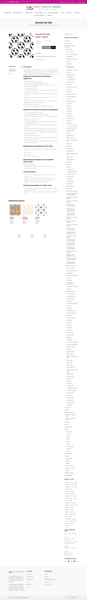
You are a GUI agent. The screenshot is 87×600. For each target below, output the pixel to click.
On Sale (66, 424)
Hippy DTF (69, 120)
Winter (71, 523)
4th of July (67, 482)
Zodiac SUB (69, 405)
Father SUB (69, 320)
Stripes (70, 516)
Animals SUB (70, 273)
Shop (35, 25)
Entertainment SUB (71, 310)
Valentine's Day (73, 521)
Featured (67, 410)
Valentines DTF (70, 181)
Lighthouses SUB (71, 351)
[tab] (15, 66)
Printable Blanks (68, 453)
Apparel (68, 456)
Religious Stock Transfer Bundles (71, 255)
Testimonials (48, 582)
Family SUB (69, 315)
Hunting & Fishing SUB (72, 344)
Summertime (68, 519)
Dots (71, 496)
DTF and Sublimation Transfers (70, 46)
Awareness (67, 486)
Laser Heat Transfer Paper (70, 419)
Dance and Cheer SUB (72, 303)
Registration (30, 579)
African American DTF (72, 54)
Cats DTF (69, 72)
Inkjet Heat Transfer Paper (70, 415)
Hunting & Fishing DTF (72, 128)
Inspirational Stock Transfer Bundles (71, 233)
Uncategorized (68, 475)
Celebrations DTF (71, 75)
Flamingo (70, 498)
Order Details (30, 576)
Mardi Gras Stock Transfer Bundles (71, 240)
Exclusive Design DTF (72, 96)
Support (49, 15)
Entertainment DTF (71, 94)
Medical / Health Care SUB (72, 357)
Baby (76, 486)
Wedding (67, 523)
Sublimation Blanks (69, 473)
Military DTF (69, 143)
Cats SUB (69, 289)
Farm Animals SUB (71, 318)
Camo (72, 491)
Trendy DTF (69, 179)
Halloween (67, 505)
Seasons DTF (70, 162)
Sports (48, 56)
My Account (71, 2)
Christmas (72, 493)
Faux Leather (68, 407)
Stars (66, 516)
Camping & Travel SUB (72, 286)
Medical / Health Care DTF (72, 140)
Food (66, 500)
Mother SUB (69, 362)
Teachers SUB (70, 393)
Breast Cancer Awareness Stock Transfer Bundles (71, 210)
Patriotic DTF (70, 148)
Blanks (62, 12)
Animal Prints (74, 484)
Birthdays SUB (71, 293)
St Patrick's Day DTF (72, 125)
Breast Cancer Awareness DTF (70, 67)
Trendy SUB (69, 395)
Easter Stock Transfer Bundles (72, 218)
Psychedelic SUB (70, 367)
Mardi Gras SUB (70, 354)
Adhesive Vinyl (28, 12)
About (46, 574)
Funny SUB (69, 330)
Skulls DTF (69, 164)
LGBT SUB (69, 349)
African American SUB (72, 270)
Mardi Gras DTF (70, 137)
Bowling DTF (70, 169)
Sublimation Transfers (71, 266)
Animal (68, 436)
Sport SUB (69, 383)
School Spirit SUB (71, 376)
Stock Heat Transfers (39, 15)
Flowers (74, 498)
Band (66, 489)
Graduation (73, 502)
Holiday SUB (69, 339)
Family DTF (69, 99)
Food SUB (69, 325)
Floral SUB (69, 322)
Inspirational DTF (71, 130)
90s (72, 482)
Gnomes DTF (70, 116)
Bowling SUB (71, 385)
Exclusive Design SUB (72, 313)
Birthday (70, 489)
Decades (67, 496)
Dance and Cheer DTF (72, 87)
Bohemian (67, 491)
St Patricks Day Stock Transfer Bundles (72, 259)
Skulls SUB (69, 381)
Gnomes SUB (70, 332)
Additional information (12, 70)
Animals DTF (70, 56)
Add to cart (46, 47)
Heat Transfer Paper (53, 12)
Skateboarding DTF (72, 171)
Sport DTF (69, 167)
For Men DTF (69, 111)
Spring (66, 514)
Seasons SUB (70, 378)
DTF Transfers (69, 49)
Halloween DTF (70, 118)
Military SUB (69, 360)
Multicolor (67, 507)
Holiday (68, 444)
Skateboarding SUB (72, 388)
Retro (75, 512)
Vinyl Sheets (46, 25)
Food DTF (69, 108)
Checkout (79, 2)
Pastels (71, 509)
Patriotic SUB (70, 365)
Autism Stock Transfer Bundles (72, 201)
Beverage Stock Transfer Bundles (71, 205)
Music (72, 507)
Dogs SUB (69, 306)
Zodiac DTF (69, 188)
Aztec (72, 486)
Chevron (67, 493)
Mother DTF (69, 146)
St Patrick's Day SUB (72, 342)
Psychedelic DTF (70, 151)
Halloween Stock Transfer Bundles (71, 229)
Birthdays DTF (71, 77)
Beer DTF (69, 61)
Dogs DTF (69, 89)
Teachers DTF (70, 176)
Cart (84, 2)
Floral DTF (69, 106)
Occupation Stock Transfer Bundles (71, 244)
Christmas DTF (70, 82)
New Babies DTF (71, 79)
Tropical (66, 521)
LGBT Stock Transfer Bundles (72, 236)
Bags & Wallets (69, 458)
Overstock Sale (68, 427)
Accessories (77, 12)
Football (70, 500)
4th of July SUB (70, 268)
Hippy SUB (69, 337)
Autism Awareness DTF (72, 59)
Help (53, 47)
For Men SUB (70, 327)
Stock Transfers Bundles (72, 191)
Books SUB (69, 280)
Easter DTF (69, 91)
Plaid (71, 512)
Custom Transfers (39, 12)
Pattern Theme (70, 446)
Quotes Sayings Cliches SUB (72, 370)
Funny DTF (69, 113)
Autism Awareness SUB (72, 275)
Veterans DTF (70, 183)
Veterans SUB (70, 400)
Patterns (69, 12)
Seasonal (69, 448)
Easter (75, 496)
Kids (40, 59)
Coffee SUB (69, 301)
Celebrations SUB (71, 291)
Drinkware (68, 461)
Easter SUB (69, 308)
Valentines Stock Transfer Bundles (71, 263)
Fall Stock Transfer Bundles (71, 221)
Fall (65, 498)
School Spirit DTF (71, 159)
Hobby (68, 441)
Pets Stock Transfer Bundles (71, 251)
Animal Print (67, 484)
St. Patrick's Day (72, 514)
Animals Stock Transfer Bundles (72, 198)
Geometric (67, 502)
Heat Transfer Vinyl (17, 12)
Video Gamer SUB (71, 402)
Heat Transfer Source (23, 597)
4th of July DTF (70, 52)
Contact (47, 576)
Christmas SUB (70, 298)
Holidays (68, 463)
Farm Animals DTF (71, 101)
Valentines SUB (70, 398)
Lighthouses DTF (70, 135)
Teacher (74, 519)
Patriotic (67, 512)
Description (12, 66)
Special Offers (8, 12)
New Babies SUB (71, 296)
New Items (67, 422)
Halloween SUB (70, 335)
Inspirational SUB (71, 347)
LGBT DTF (69, 132)
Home (31, 25)
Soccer (43, 59)
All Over (68, 434)
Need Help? (63, 2)
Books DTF (69, 64)
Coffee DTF (69, 84)
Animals (67, 470)
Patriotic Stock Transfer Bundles (71, 248)
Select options (19, 236)
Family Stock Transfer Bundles (72, 225)
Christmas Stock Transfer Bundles (71, 214)
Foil (46, 12)
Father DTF (69, 104)
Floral (68, 439)
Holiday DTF (69, 123)
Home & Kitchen (69, 465)
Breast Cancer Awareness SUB (70, 283)
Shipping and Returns (50, 579)
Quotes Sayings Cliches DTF (72, 154)
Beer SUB (69, 278)
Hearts (72, 505)
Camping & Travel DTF (72, 70)
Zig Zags (67, 525)
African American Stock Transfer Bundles (72, 194)
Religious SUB (70, 373)
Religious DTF (70, 157)
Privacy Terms (48, 584)
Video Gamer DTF (71, 186)
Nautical (67, 509)
